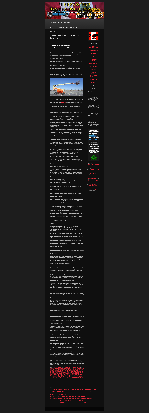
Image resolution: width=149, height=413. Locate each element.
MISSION (94, 72)
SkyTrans (79, 378)
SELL (81, 400)
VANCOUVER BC (53, 27)
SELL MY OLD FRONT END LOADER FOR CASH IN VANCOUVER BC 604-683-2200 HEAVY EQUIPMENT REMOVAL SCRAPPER (93, 187)
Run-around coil (89, 398)
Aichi (81, 368)
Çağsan (55, 370)
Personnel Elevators (56, 377)
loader (92, 392)
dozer (74, 389)
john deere (76, 392)
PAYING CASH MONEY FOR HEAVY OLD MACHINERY (68, 396)
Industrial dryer (66, 392)
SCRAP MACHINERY (66, 400)
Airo (83, 368)
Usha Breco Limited (74, 380)
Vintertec (79, 380)
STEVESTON (93, 82)
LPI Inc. (59, 375)
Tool (74, 402)
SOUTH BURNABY (94, 79)
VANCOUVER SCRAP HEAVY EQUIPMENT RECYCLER (67, 27)
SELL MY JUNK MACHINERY (75, 25)
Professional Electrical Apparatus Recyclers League (58, 398)
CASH (60, 389)
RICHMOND (93, 56)
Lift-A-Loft (51, 375)
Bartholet (72, 369)
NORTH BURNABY (94, 81)
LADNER (94, 83)
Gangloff (79, 371)
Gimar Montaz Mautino (65, 372)
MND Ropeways (64, 376)
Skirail (70, 378)
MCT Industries (55, 376)
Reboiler (70, 398)
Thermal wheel (71, 402)
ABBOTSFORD (94, 53)
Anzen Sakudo (55, 369)
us (65, 102)
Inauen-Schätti (52, 374)
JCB (58, 374)
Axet (66, 369)
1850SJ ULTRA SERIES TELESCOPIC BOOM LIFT (72, 367)
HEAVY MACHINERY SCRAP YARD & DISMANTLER (59, 25)
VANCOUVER (94, 44)
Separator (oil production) (87, 400)
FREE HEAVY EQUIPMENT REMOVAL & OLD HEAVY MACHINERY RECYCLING (93, 177)
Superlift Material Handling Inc (72, 379)
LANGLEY (94, 52)
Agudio (78, 368)
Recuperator (79, 398)
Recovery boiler (74, 398)
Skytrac (76, 378)
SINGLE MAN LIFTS (66, 378)
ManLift (78, 375)
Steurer (58, 379)
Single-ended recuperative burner (55, 402)
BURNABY (93, 46)
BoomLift (78, 369)
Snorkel (55, 379)
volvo (84, 402)
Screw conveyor (76, 400)
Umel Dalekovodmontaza (66, 380)
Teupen (58, 380)
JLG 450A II (63, 374)
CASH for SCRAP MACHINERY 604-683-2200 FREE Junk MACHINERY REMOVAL (93, 166)
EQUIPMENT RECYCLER (57, 367)
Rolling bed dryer (83, 398)
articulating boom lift (61, 369)
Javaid (56, 374)
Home (51, 19)
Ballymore (69, 369)
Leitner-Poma (80, 374)
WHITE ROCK (94, 62)
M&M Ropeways (71, 375)
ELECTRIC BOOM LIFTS (67, 371)
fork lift (78, 389)
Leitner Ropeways (75, 374)
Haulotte (73, 372)
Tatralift (55, 380)
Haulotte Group (77, 372)
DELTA (93, 60)
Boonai (82, 369)
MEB (59, 376)
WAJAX (57, 381)
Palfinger (51, 377)
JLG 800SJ (67, 374)
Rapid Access (68, 377)
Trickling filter (80, 402)
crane (67, 370)
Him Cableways (65, 373)
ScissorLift (55, 378)
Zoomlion (62, 381)
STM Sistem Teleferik (63, 379)
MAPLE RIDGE (94, 69)
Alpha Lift (51, 369)
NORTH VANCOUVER (93, 63)
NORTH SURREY (93, 76)
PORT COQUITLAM (94, 50)
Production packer (94, 396)
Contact (62, 102)
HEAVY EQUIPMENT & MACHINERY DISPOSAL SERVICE (60, 22)
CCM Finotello (63, 370)
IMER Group (79, 373)
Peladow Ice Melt (88, 396)
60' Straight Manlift (60, 368)
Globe (71, 372)
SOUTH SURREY (93, 75)
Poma (65, 377)
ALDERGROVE (94, 59)
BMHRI (76, 369)
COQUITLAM (93, 73)
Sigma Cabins (60, 378)
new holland (64, 394)
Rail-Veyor (67, 398)
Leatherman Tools (87, 392)
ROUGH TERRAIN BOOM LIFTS (76, 377)
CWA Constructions (71, 370)
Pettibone (61, 377)
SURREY (94, 49)
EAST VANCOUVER (94, 66)
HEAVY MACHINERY (57, 392)
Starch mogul (67, 402)
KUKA (70, 374)
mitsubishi (58, 394)
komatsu (82, 392)
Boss (53, 370)
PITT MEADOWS (93, 70)
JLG (60, 374)
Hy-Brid (75, 373)
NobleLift (80, 376)
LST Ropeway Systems (64, 375)
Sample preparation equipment (54, 400)
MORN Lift (69, 376)
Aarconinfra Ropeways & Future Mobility (70, 368)
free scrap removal (74, 371)
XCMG (60, 381)
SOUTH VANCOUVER (93, 68)
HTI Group (72, 373)
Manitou (75, 375)
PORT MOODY (94, 57)
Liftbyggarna (55, 375)
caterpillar (66, 389)
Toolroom (76, 402)
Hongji (69, 373)
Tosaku (60, 380)
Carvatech (59, 370)
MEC (61, 376)
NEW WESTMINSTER (93, 47)
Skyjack (73, 378)
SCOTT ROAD (94, 78)
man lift (52, 394)
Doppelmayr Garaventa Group (58, 371)
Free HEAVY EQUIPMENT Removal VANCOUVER (69, 19)
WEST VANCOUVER (94, 65)
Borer (51, 370)
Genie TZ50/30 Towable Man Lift (56, 372)
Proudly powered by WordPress (74, 408)
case (57, 389)
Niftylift (73, 376)
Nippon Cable (76, 376)
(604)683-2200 (56, 19)
